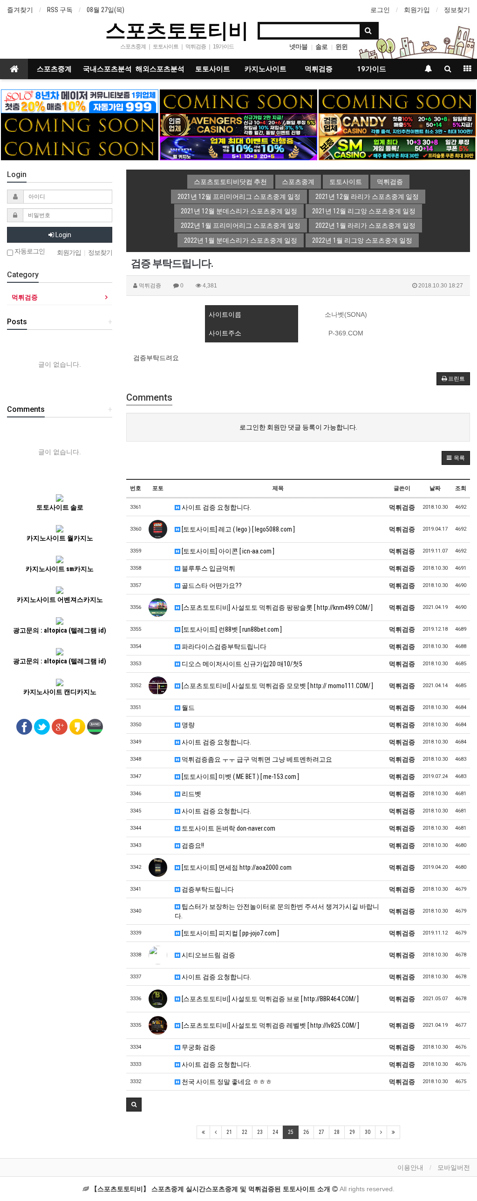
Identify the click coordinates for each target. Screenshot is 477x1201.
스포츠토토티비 (177, 30)
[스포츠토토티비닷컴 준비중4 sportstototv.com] (79, 124)
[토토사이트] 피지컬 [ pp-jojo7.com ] (229, 933)
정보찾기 (457, 10)
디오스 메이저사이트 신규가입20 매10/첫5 (241, 664)
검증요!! (192, 845)
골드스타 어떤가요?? (211, 585)
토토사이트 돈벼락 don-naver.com (227, 828)
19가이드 (371, 69)
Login (62, 235)
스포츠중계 (54, 69)
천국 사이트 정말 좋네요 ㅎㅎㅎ (226, 1081)
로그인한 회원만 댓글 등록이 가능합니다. (298, 427)
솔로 (321, 46)
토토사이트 (212, 69)
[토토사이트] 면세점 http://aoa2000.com (236, 867)
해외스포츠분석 (160, 69)
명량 (187, 725)
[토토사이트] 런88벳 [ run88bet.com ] (231, 629)
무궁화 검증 (198, 1047)
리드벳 (190, 794)
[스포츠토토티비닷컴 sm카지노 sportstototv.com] (397, 147)
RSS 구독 (60, 10)
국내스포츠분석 (107, 69)
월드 (187, 707)
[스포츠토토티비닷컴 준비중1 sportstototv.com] (238, 100)
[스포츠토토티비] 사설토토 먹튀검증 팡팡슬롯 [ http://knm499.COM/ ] (276, 607)
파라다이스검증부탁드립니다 (223, 646)
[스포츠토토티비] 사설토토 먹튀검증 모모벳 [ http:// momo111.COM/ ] (276, 685)
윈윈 (341, 46)
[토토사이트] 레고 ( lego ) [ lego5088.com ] (237, 529)
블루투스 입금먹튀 (207, 568)
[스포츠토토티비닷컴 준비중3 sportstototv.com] (79, 147)
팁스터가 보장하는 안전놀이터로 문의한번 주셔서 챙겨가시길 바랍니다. (277, 911)
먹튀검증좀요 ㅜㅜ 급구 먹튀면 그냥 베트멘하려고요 (256, 759)
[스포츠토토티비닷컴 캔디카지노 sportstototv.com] (397, 124)
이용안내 (410, 1167)
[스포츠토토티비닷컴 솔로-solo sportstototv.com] (79, 100)
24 (275, 1132)
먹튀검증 (319, 69)
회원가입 (417, 10)
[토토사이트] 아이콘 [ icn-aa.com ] (227, 551)
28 (337, 1132)
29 (352, 1132)
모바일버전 (453, 1167)
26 (306, 1132)
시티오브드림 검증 (207, 955)
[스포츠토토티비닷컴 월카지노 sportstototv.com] (238, 147)
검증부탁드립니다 (207, 889)
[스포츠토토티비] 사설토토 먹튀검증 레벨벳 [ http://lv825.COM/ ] (269, 1025)
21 (229, 1132)
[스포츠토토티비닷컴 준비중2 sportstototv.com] (397, 100)
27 (321, 1132)
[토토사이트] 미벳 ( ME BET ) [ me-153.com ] (239, 776)
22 (244, 1132)
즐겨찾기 (20, 10)
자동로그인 (29, 251)
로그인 (380, 10)
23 (260, 1132)
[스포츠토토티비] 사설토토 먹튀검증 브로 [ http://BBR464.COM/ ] (269, 999)
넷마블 (298, 46)
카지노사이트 (265, 69)
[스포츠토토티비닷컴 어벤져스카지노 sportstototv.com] (238, 124)
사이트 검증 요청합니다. (215, 507)
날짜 (435, 488)
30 (367, 1132)
